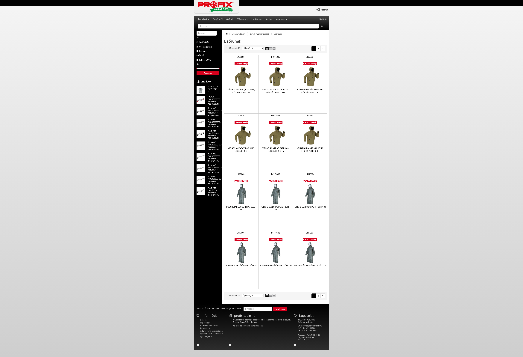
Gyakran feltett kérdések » (211, 334)
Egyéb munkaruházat (259, 34)
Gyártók (230, 19)
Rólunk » (203, 320)
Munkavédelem (238, 34)
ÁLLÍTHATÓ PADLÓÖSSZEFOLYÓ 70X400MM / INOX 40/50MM (214, 180)
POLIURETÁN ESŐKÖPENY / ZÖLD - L (241, 265)
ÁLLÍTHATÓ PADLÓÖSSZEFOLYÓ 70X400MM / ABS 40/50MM (214, 134)
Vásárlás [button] (241, 19)
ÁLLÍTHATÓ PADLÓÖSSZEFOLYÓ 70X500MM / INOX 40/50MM (214, 168)
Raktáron (203, 51)
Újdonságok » (206, 336)
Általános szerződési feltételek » (209, 326)
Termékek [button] (203, 19)
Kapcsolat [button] (281, 19)
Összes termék (205, 47)
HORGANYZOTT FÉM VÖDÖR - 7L (214, 89)
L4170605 (275, 174)
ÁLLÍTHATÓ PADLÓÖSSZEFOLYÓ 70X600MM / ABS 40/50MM (214, 111)
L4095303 (241, 116)
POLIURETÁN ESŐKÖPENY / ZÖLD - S (310, 265)
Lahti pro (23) (205, 60)
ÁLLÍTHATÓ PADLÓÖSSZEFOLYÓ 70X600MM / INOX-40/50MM (214, 157)
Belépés (323, 19)
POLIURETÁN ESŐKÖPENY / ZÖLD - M (276, 265)
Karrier (269, 19)
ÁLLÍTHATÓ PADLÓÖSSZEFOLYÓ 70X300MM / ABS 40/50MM (214, 146)
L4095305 (275, 57)
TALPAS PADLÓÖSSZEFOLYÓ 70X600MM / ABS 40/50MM (214, 100)
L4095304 (310, 57)
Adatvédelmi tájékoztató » (211, 331)
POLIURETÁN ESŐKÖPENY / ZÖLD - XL (310, 207)
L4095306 (241, 57)
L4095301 (310, 116)
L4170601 (310, 233)
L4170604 (310, 174)
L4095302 (275, 116)
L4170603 (241, 233)
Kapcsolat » (205, 323)
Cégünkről (218, 19)
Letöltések (256, 19)
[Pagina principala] (226, 34)
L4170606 (241, 174)
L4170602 (275, 233)
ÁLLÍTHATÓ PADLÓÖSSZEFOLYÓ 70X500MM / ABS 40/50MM (214, 123)
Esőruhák (278, 34)
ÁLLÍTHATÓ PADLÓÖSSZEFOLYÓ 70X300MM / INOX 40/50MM (214, 191)
